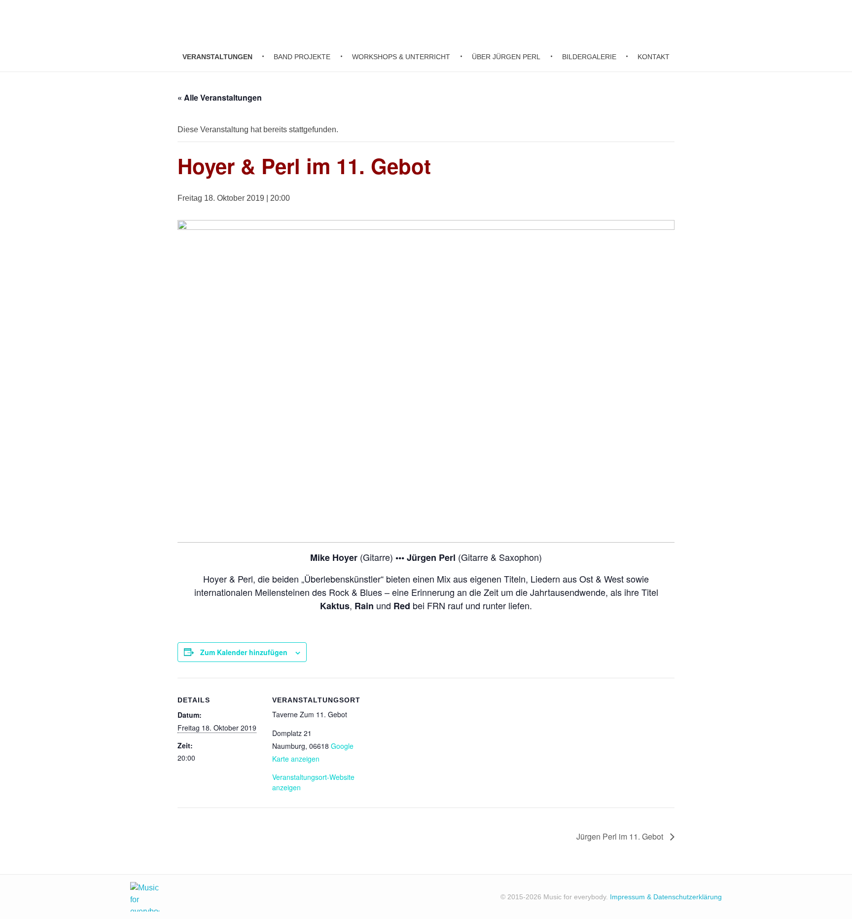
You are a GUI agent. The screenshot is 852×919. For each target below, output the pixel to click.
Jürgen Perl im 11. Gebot (620, 836)
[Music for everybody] (144, 897)
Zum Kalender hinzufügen (243, 652)
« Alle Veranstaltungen (220, 97)
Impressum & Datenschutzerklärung (666, 897)
